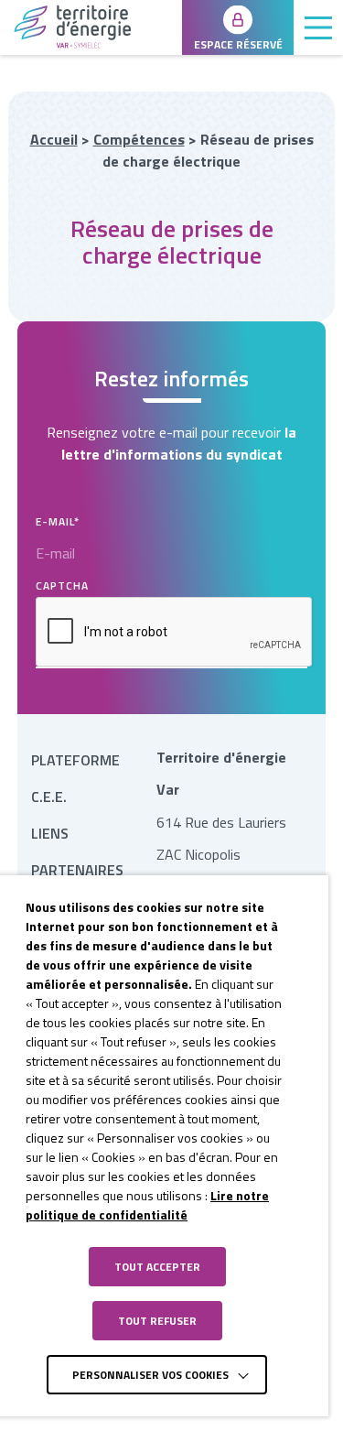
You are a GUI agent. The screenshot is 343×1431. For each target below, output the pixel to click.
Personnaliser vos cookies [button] (150, 1374)
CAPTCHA (62, 585)
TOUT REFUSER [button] (157, 1320)
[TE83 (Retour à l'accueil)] (91, 27)
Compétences (139, 139)
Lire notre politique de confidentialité (147, 1205)
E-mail (58, 521)
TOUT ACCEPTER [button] (157, 1266)
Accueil (54, 139)
